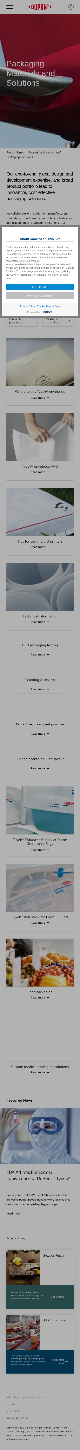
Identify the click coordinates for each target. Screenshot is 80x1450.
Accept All (40, 287)
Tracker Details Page (48, 306)
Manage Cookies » (40, 295)
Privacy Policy (27, 306)
